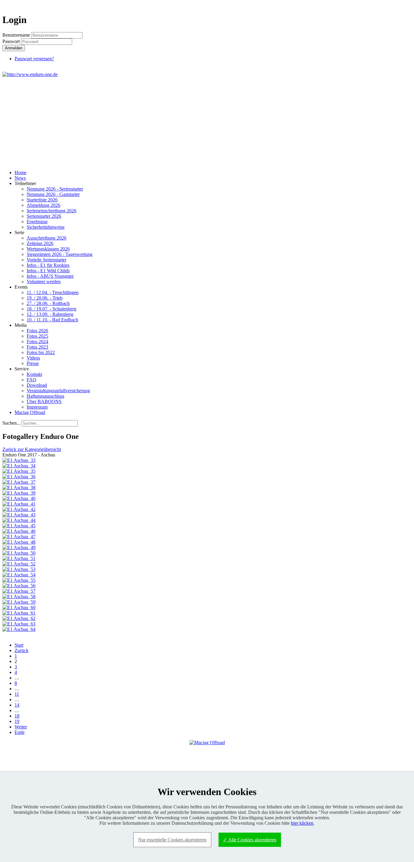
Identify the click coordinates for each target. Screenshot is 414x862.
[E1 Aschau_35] (18, 471)
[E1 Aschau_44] (18, 520)
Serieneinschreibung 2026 (51, 210)
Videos (33, 357)
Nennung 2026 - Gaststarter (53, 194)
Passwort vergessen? (34, 58)
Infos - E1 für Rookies (48, 265)
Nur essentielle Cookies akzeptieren (172, 839)
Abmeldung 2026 (43, 205)
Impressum (37, 406)
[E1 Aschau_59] (18, 602)
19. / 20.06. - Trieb (44, 297)
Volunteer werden (44, 281)
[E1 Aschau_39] (18, 493)
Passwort (11, 41)
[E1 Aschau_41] (18, 503)
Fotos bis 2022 (41, 352)
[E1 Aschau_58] (18, 596)
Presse (33, 363)
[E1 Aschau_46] (18, 531)
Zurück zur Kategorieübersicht (31, 449)
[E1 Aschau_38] (18, 487)
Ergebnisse (37, 221)
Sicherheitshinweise (46, 227)
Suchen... (11, 423)
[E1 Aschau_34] (18, 465)
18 (17, 715)
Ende (20, 732)
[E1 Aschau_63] (18, 623)
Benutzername (16, 35)
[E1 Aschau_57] (18, 591)
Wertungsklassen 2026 (48, 248)
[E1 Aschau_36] (18, 476)
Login (400, 5)
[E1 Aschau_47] (18, 536)
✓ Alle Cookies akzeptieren (249, 839)
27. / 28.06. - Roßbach (48, 303)
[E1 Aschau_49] (18, 547)
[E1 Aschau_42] (18, 509)
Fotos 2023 (37, 347)
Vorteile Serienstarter (46, 259)
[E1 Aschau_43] (18, 514)
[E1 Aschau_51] (18, 558)
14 (17, 705)
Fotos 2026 (37, 330)
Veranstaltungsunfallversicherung (58, 390)
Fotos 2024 (37, 341)
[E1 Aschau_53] (18, 569)
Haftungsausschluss (45, 396)
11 (17, 694)
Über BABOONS (44, 401)
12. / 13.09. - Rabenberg (50, 314)
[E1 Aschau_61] (18, 612)
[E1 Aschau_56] (18, 585)
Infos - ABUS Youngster (50, 276)
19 (17, 721)
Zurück (21, 650)
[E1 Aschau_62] (18, 618)
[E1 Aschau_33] (18, 460)
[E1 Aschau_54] (18, 574)
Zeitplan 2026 (40, 243)
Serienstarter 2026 (44, 216)
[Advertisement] (207, 122)
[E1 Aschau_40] (18, 498)
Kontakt (34, 374)
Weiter (21, 726)
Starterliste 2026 (42, 199)
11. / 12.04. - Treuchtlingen (52, 292)
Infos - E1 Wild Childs (48, 270)
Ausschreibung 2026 (46, 237)
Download (37, 385)
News (20, 178)
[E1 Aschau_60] (18, 607)
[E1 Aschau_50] (18, 552)
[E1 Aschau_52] (18, 563)
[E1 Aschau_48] (18, 542)
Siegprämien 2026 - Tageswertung (59, 254)
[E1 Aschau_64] (18, 629)
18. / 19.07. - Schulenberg (51, 308)
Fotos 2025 (37, 336)
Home (20, 172)
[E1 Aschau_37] (18, 482)
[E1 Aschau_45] (18, 525)
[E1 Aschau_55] (18, 580)
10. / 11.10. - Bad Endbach (52, 319)
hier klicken (302, 823)
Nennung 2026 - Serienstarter (55, 188)
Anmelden (13, 48)
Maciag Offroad (30, 412)
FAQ (31, 379)
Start (19, 645)
